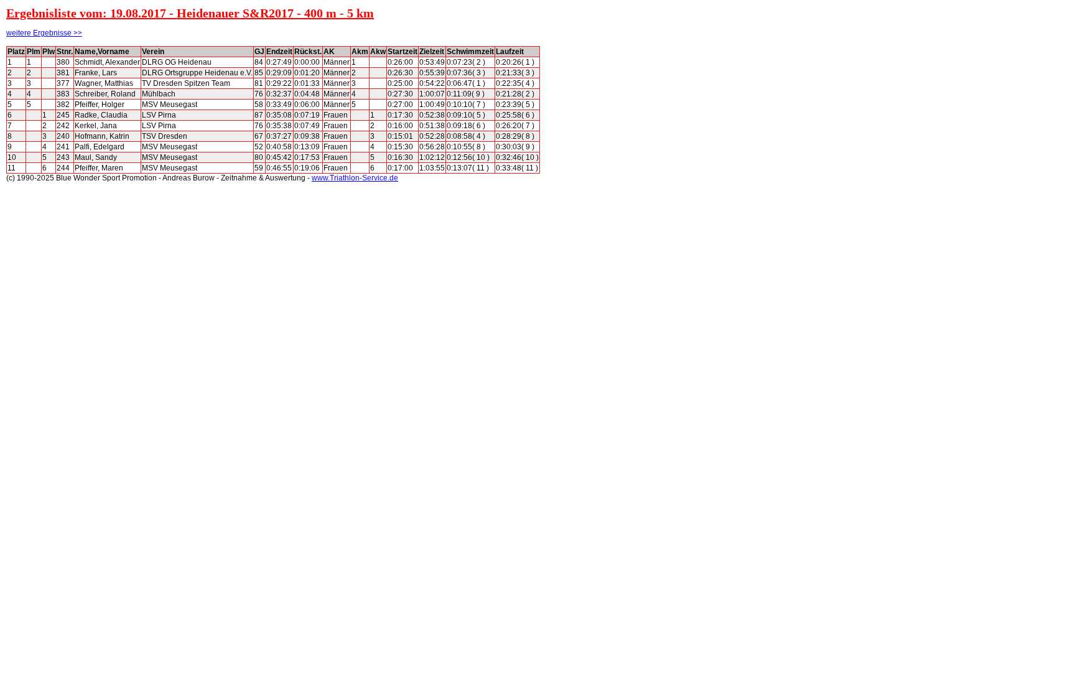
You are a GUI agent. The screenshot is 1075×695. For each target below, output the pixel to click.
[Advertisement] (596, 232)
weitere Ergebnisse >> (44, 33)
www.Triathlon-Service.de (355, 178)
